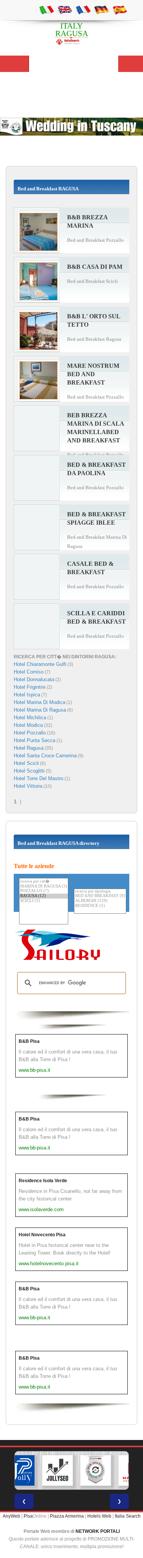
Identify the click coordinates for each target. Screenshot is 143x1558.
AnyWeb (11, 1516)
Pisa (28, 1516)
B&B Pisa (29, 1041)
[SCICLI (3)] (43, 901)
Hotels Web (99, 1516)
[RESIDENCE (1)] (100, 906)
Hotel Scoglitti (29, 771)
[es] (119, 9)
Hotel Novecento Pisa (42, 1234)
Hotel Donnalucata (34, 679)
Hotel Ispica (27, 695)
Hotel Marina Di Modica (39, 702)
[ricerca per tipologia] (100, 891)
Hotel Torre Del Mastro (38, 778)
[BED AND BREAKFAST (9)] (100, 896)
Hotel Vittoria (28, 786)
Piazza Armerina (67, 1516)
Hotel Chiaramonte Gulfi (40, 664)
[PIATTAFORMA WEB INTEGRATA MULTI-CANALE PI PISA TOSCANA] (95, 1470)
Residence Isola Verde (43, 1180)
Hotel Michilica (30, 717)
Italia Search (128, 1516)
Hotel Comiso (28, 672)
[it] (46, 9)
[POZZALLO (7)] (43, 891)
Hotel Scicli (26, 763)
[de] (101, 9)
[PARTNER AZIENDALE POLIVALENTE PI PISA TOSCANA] (19, 1470)
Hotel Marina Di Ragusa (40, 710)
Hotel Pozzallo (30, 733)
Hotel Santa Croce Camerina (45, 755)
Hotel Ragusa (28, 748)
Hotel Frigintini (29, 687)
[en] (64, 9)
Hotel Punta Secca (34, 740)
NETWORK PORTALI (98, 1531)
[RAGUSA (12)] (43, 896)
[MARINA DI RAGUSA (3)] (43, 886)
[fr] (83, 9)
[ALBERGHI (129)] (100, 901)
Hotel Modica (28, 725)
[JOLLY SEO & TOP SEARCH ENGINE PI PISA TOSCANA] (57, 1470)
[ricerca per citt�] (43, 881)
